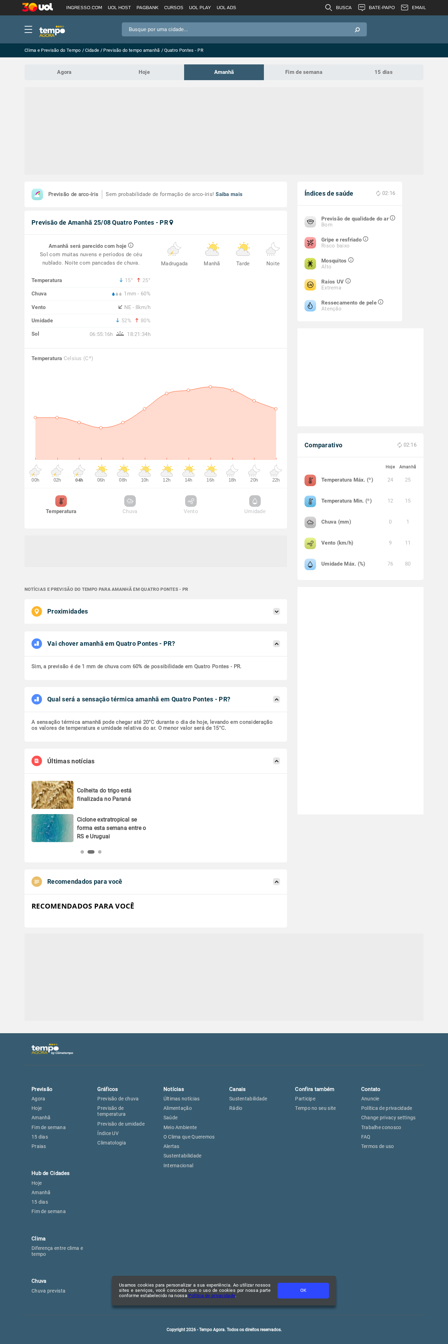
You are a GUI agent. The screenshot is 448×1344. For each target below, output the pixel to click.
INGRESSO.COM (84, 7)
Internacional (178, 1165)
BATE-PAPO (382, 7)
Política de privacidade (211, 1295)
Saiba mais (229, 194)
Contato (371, 1089)
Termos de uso (377, 1146)
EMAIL (419, 7)
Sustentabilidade (182, 1155)
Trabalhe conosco (381, 1127)
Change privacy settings (388, 1117)
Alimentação (177, 1108)
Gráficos (107, 1089)
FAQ (366, 1137)
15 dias (383, 72)
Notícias (173, 1089)
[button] (82, 852)
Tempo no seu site (315, 1108)
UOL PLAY (200, 7)
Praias (38, 1146)
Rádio (236, 1108)
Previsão (41, 1089)
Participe (305, 1098)
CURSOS (173, 7)
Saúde (170, 1117)
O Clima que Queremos (189, 1137)
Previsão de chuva (118, 1098)
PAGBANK (147, 7)
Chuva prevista (48, 1291)
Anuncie (370, 1098)
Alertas (171, 1146)
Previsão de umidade (121, 1124)
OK (303, 1290)
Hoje (144, 72)
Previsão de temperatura (111, 1111)
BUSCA (344, 7)
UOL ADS (226, 7)
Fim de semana (303, 72)
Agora (64, 72)
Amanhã (224, 72)
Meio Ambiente (180, 1127)
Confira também (314, 1089)
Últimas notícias (181, 1098)
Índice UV (108, 1133)
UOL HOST (119, 7)
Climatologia (111, 1143)
